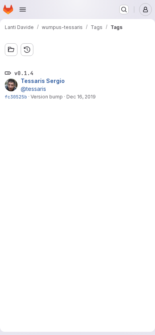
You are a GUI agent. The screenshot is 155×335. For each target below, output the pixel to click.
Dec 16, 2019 (81, 97)
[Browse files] (11, 49)
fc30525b (16, 97)
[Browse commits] (27, 49)
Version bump (47, 97)
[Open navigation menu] (22, 9)
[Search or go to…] (124, 9)
